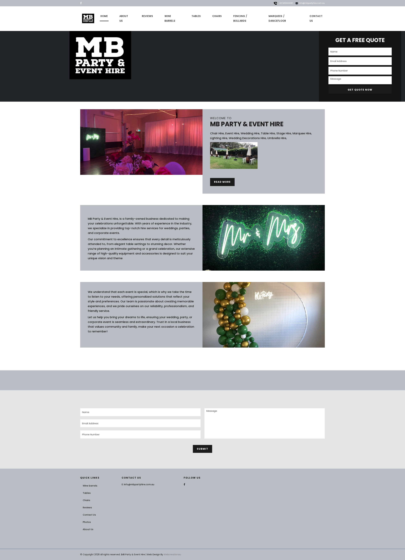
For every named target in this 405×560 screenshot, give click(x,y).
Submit (202, 448)
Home (104, 16)
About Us (123, 18)
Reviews (147, 16)
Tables (196, 16)
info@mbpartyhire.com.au (312, 3)
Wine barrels (170, 18)
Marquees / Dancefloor (277, 18)
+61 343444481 (285, 3)
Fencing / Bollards (240, 18)
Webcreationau (172, 554)
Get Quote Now (360, 89)
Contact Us (316, 18)
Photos (87, 522)
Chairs (217, 16)
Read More (222, 182)
